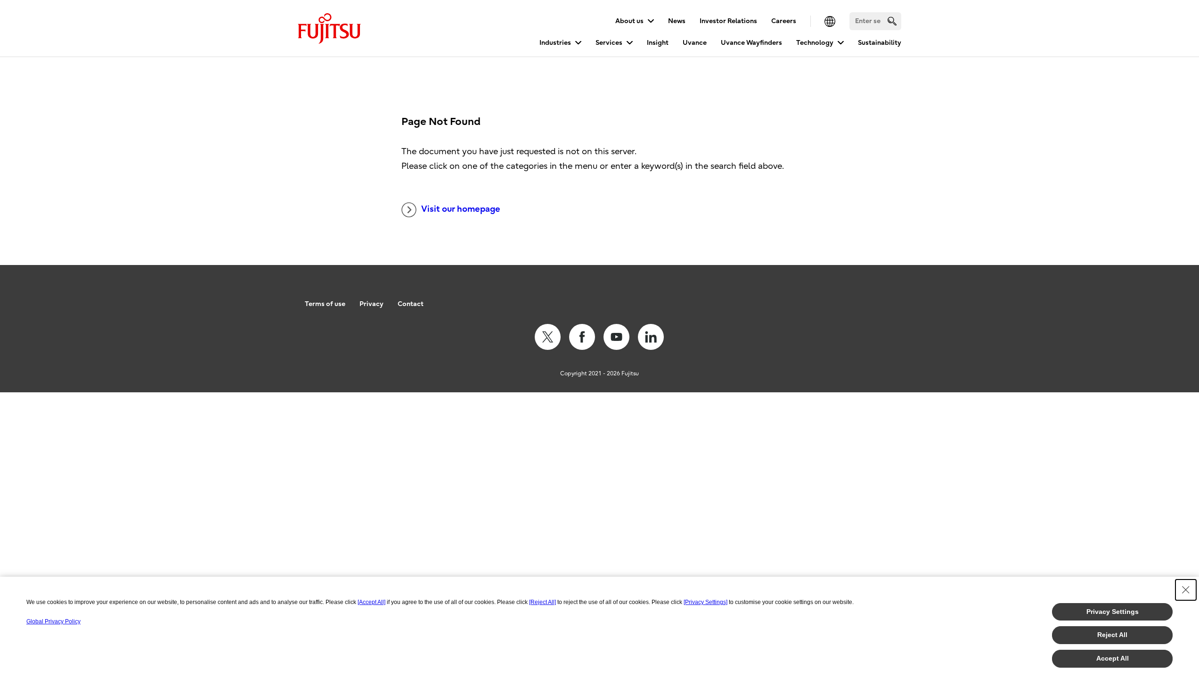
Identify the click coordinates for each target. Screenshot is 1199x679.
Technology (814, 43)
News (676, 21)
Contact (411, 304)
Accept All (1112, 658)
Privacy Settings (1112, 611)
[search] (892, 21)
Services (608, 43)
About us (629, 21)
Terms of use (325, 304)
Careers (783, 21)
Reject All (1112, 634)
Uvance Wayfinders (751, 43)
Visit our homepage (460, 209)
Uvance (695, 43)
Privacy (371, 304)
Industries (555, 43)
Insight (658, 43)
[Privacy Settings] (705, 602)
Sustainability (879, 43)
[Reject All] (542, 602)
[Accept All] (371, 602)
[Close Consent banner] (1185, 590)
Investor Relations (728, 21)
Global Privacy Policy (53, 621)
